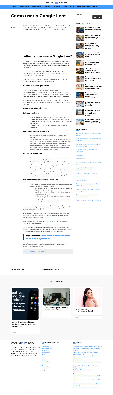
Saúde (72, 6)
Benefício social (47, 348)
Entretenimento (24, 6)
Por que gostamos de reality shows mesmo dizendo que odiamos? (93, 37)
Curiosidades (46, 352)
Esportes (47, 6)
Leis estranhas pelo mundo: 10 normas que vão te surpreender (93, 86)
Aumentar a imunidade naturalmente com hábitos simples (93, 62)
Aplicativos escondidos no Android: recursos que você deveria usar (24, 324)
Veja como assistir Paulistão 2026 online (88, 200)
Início (14, 6)
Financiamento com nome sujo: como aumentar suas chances (92, 112)
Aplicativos (57, 6)
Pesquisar (79, 14)
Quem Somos (80, 177)
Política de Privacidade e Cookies (87, 6)
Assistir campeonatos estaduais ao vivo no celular (93, 54)
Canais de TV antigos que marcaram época (93, 28)
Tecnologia (45, 366)
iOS (54, 221)
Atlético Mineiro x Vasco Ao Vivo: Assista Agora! (87, 346)
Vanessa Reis (14, 24)
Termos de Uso (81, 180)
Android (49, 221)
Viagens (44, 370)
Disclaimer (79, 155)
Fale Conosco (80, 158)
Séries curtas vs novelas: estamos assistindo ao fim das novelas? (92, 46)
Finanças (45, 360)
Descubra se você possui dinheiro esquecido (87, 356)
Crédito (44, 350)
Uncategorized (46, 368)
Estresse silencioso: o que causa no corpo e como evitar (93, 78)
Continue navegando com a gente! (36, 251)
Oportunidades (36, 6)
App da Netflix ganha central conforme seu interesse (55, 309)
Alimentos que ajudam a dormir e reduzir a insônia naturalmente (93, 70)
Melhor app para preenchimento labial (83, 310)
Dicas (65, 6)
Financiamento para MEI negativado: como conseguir (93, 103)
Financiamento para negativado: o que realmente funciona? (92, 121)
